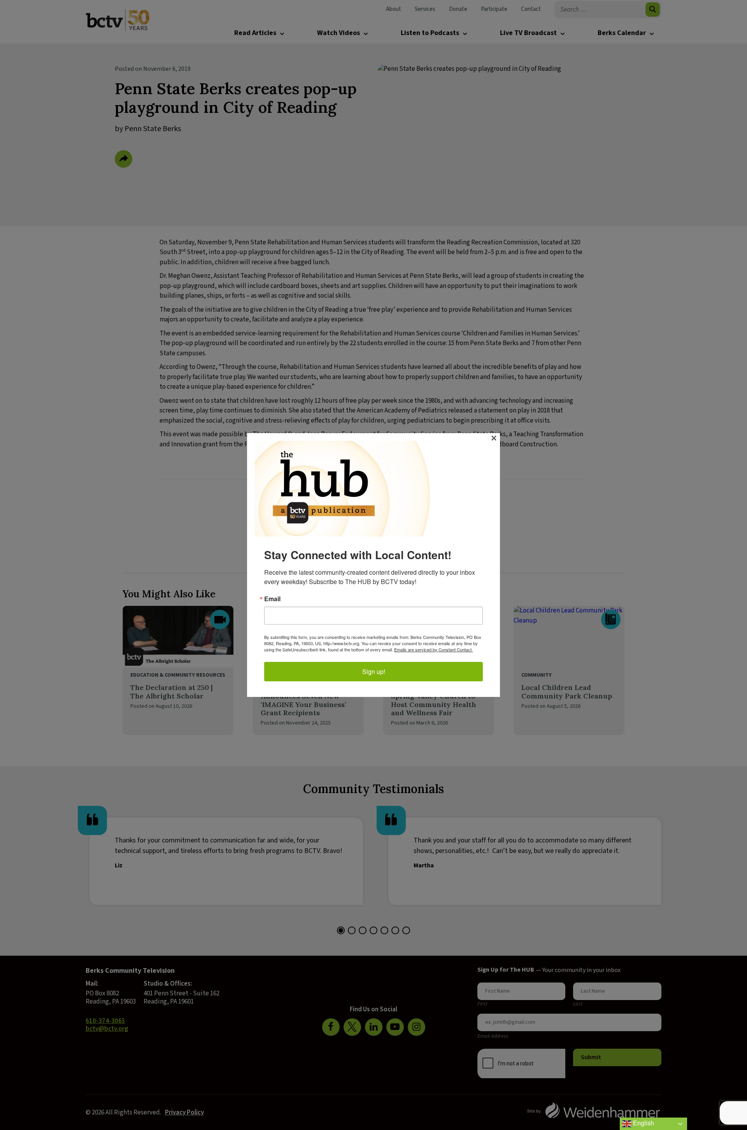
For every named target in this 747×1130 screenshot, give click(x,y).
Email (272, 599)
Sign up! (373, 671)
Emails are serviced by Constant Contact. (433, 649)
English (642, 1123)
